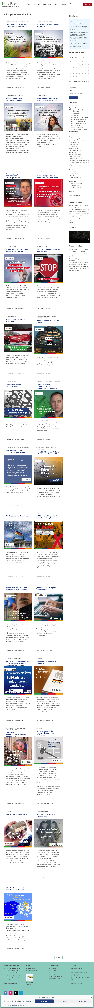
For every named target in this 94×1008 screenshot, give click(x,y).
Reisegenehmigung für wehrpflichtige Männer (14, 99)
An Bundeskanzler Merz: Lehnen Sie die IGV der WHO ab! (17, 250)
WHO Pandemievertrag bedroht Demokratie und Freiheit (17, 889)
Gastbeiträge (20, 95)
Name (70, 84)
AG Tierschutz (75, 125)
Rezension (72, 172)
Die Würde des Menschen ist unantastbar (46, 662)
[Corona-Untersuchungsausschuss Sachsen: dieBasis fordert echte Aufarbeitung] (48, 193)
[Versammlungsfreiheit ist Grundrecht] (18, 338)
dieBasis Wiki (52, 970)
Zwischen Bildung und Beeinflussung (79, 213)
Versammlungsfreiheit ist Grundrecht (15, 320)
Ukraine (73, 146)
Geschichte (72, 144)
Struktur (71, 175)
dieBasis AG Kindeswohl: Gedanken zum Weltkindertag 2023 (16, 734)
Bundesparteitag (73, 131)
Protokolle (72, 170)
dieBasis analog (46, 381)
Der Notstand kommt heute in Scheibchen (47, 26)
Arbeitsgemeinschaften (11, 729)
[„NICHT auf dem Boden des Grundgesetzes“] (48, 833)
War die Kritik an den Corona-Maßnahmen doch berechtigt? (17, 589)
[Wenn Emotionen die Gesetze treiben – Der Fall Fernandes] (48, 117)
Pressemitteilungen (52, 171)
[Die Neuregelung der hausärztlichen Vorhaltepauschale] (18, 193)
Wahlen (37, 4)
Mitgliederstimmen (74, 154)
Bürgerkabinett (73, 137)
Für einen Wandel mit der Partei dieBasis (48, 322)
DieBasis (73, 15)
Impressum (22, 1005)
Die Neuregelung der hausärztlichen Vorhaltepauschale (13, 176)
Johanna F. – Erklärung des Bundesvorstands (46, 589)
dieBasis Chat (52, 974)
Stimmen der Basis (47, 317)
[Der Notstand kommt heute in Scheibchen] (48, 44)
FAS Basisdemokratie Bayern (79, 129)
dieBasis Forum (53, 972)
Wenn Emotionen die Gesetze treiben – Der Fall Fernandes (47, 99)
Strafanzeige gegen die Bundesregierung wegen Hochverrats (45, 733)
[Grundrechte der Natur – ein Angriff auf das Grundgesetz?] (18, 44)
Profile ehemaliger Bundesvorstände (79, 162)
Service (63, 4)
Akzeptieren (44, 1001)
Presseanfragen (30, 968)
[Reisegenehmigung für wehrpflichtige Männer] (18, 117)
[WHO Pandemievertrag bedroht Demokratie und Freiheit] (18, 907)
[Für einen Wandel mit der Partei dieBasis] (48, 340)
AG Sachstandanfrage (77, 121)
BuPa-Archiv (72, 135)
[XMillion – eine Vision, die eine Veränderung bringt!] (48, 535)
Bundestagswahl (51, 316)
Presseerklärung (46, 585)
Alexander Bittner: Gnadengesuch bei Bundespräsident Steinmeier (47, 386)
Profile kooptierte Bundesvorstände (79, 166)
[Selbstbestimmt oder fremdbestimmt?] (18, 404)
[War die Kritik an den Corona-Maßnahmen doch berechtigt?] (18, 607)
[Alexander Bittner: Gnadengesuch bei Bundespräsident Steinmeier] (48, 404)
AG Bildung (74, 112)
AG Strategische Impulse (17, 21)
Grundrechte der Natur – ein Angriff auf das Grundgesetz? (16, 26)
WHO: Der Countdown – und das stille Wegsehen (48, 250)
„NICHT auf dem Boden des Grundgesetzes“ (46, 815)
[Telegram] (21, 993)
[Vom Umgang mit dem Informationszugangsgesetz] (18, 469)
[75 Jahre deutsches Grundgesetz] (18, 535)
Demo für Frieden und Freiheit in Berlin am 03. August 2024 (47, 453)
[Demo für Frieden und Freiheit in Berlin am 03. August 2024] (48, 471)
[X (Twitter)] (16, 993)
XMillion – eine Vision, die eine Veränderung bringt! (47, 517)
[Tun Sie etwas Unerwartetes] (18, 833)
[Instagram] (10, 993)
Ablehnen (63, 1001)
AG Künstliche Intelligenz (78, 119)
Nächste (58, 957)
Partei (29, 4)
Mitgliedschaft (53, 968)
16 (76, 70)
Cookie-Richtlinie (27, 1001)
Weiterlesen (11, 83)
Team (55, 4)
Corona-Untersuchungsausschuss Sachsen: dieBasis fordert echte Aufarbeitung (47, 177)
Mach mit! (87, 4)
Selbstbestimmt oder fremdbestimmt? (13, 386)
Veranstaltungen (40, 447)
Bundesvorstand (73, 133)
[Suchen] (71, 4)
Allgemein (26, 21)
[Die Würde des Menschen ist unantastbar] (48, 680)
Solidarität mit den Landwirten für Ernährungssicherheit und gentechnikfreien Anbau (17, 663)
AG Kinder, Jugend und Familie (18, 728)
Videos (71, 179)
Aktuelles (47, 4)
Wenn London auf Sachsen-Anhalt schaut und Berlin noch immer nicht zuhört (79, 221)
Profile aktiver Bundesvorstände (78, 160)
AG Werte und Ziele (76, 127)
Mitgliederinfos (73, 152)
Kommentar (50, 21)
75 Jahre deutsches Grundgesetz (17, 516)
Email (70, 90)
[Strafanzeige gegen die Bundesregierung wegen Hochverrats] (48, 750)
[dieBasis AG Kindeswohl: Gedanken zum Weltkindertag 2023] (18, 751)
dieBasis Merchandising (55, 976)
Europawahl (74, 185)
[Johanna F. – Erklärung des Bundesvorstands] (48, 607)
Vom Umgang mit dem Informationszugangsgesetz (16, 451)
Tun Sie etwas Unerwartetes (16, 814)
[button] (91, 997)
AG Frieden (48, 447)
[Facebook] (5, 993)
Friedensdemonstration (75, 141)
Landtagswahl (75, 187)
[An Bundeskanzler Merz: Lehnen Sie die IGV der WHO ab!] (18, 268)
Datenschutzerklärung (14, 1005)
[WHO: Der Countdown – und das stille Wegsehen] (48, 268)
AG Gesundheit (75, 115)
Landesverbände (73, 150)
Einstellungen (82, 1001)
